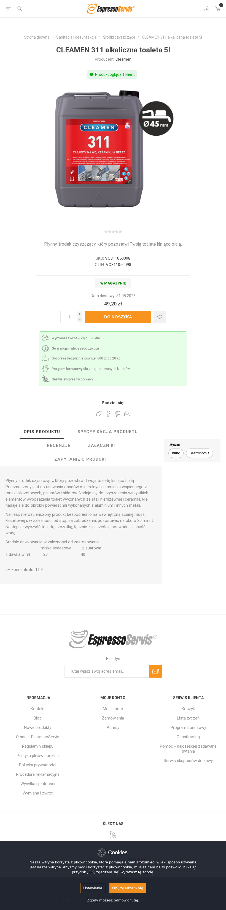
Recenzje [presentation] (59, 445)
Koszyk (188, 708)
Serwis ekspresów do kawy (188, 760)
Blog (38, 718)
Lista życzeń (188, 718)
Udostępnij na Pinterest (118, 414)
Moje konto (113, 708)
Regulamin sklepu (37, 746)
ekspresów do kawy (72, 379)
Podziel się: (113, 402)
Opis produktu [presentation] (42, 431)
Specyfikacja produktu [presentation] (107, 431)
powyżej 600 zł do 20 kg (86, 358)
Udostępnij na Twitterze (99, 414)
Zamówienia (113, 718)
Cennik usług (188, 736)
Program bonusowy (188, 727)
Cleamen (123, 59)
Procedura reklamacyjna (38, 774)
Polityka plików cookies (38, 755)
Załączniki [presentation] (101, 445)
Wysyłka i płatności (37, 783)
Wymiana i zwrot (38, 793)
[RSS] (113, 834)
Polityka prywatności (37, 765)
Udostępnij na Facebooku (108, 414)
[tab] (42, 432)
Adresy (113, 727)
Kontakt (38, 708)
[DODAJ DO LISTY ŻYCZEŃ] (160, 317)
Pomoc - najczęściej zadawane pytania (188, 749)
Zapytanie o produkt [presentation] (80, 459)
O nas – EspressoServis (37, 736)
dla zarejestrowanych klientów (91, 369)
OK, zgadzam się (127, 888)
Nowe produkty (37, 727)
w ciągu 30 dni (76, 338)
